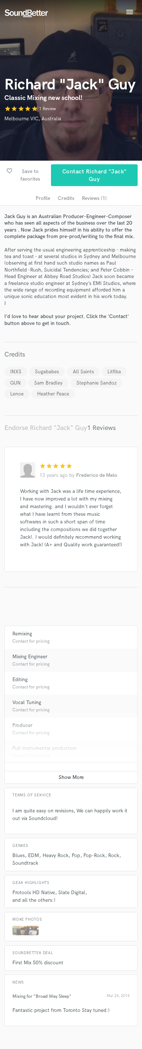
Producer (22, 725)
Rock (113, 855)
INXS (15, 372)
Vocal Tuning (26, 702)
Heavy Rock (55, 855)
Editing (20, 679)
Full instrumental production (44, 748)
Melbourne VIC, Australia (32, 119)
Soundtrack (25, 863)
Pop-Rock (94, 855)
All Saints (83, 372)
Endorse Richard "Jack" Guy (45, 428)
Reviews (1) (94, 198)
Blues (18, 855)
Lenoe (17, 394)
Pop (76, 855)
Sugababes (47, 372)
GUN (15, 383)
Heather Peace (53, 394)
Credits (66, 198)
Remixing (22, 634)
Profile (43, 198)
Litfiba (114, 372)
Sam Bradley (48, 383)
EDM (33, 855)
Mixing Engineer (29, 657)
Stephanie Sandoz (96, 383)
